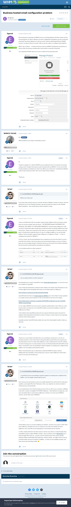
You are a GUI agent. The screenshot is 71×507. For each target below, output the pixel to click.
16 (13, 151)
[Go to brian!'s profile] (10, 195)
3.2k (9, 151)
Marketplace (60, 433)
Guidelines (32, 503)
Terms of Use (25, 503)
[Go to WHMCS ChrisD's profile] (10, 139)
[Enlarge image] (43, 409)
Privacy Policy (28, 494)
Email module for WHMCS (41, 295)
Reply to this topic (61, 26)
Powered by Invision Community (35, 497)
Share (52, 18)
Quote (24, 126)
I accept (62, 502)
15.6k (8, 206)
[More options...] (66, 34)
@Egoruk (24, 137)
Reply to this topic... (17, 463)
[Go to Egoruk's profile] (5, 19)
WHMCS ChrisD (10, 133)
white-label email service (50, 282)
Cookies (44, 494)
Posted (25, 33)
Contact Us (37, 494)
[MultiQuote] (20, 126)
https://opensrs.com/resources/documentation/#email (33, 292)
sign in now (38, 456)
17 (13, 206)
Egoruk (11, 18)
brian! (10, 189)
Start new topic (45, 26)
